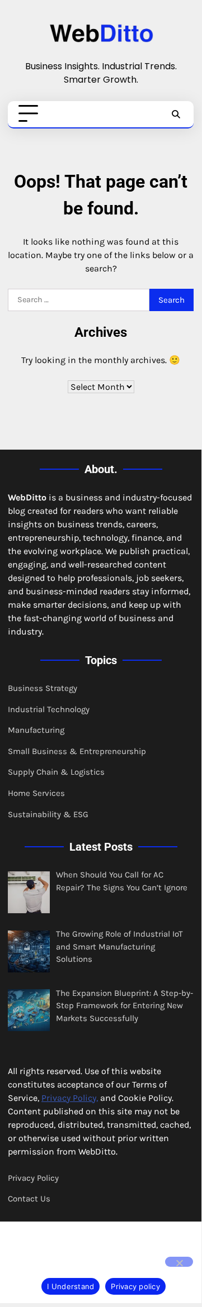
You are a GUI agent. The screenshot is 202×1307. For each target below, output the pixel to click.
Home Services (36, 793)
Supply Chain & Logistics (56, 772)
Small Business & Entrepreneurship (77, 751)
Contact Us (29, 1199)
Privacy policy (135, 1286)
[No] (179, 1262)
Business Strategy (42, 688)
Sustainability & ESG (48, 814)
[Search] (176, 114)
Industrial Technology (49, 709)
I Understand (70, 1286)
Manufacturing (36, 730)
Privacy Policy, (69, 1098)
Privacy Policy (33, 1178)
